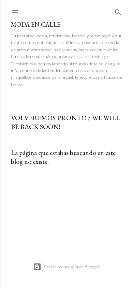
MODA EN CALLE (35, 24)
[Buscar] (118, 10)
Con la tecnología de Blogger (72, 266)
